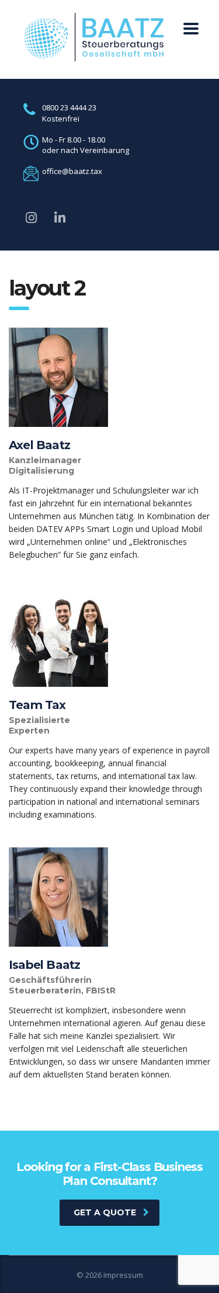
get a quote (105, 1212)
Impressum (123, 1275)
